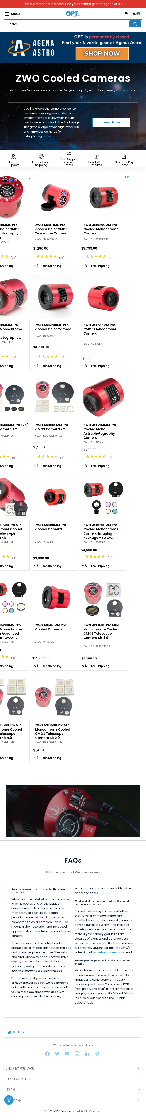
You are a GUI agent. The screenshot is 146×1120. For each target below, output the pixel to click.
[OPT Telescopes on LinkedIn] (87, 1054)
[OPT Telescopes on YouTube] (67, 1054)
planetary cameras (106, 952)
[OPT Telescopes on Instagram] (77, 1054)
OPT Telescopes (65, 1111)
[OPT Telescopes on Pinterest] (97, 1054)
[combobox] (73, 23)
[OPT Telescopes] (73, 14)
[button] (9, 1100)
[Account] (126, 14)
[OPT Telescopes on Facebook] (47, 1054)
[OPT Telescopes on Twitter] (57, 1054)
